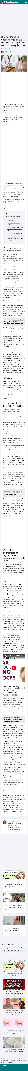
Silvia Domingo (8, 51)
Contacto (16, 1069)
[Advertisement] (14, 20)
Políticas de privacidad (7, 1069)
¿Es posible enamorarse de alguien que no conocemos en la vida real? (15, 229)
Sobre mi (23, 1069)
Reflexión (10, 221)
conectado (21, 948)
